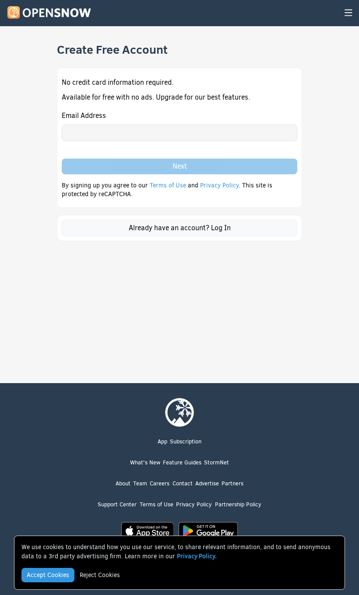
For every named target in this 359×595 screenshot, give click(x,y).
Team (140, 483)
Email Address (84, 115)
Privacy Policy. (197, 556)
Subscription (185, 441)
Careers (159, 483)
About (123, 483)
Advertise (207, 483)
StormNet (216, 462)
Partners (232, 483)
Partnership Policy (238, 504)
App (162, 441)
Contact (182, 483)
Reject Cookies (100, 575)
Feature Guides (182, 462)
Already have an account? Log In (180, 227)
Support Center (117, 504)
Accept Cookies (48, 575)
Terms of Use (169, 185)
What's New (145, 462)
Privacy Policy (219, 185)
